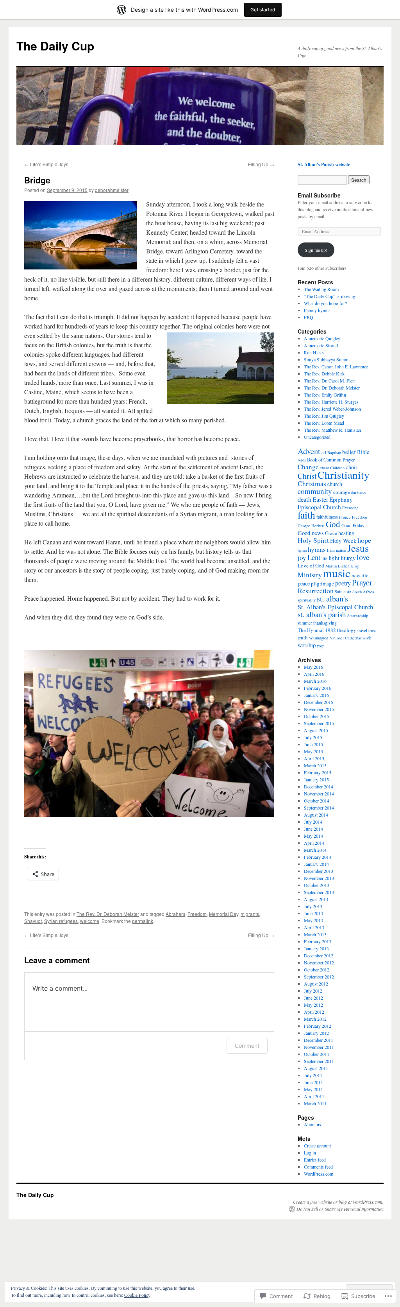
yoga (321, 645)
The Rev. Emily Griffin (325, 394)
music (336, 572)
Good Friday (352, 525)
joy (302, 557)
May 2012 (313, 1005)
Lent (313, 557)
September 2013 (319, 892)
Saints (340, 591)
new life (360, 575)
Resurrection (316, 590)
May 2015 (313, 751)
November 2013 (319, 878)
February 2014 (317, 857)
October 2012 (316, 969)
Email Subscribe (319, 195)
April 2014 (314, 843)
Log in (310, 1152)
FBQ (308, 317)
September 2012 (319, 976)
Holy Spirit (313, 540)
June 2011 (313, 1082)
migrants (250, 913)
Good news (311, 533)
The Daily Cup (55, 45)
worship (307, 645)
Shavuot (33, 920)
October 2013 (316, 885)
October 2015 (316, 716)
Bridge (37, 180)
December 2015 (318, 702)
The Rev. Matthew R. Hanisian (332, 430)
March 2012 (315, 1019)
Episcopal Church (319, 507)
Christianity (344, 474)
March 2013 (315, 934)
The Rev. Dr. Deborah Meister (108, 913)
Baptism (334, 452)
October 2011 (316, 1054)
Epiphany (341, 499)
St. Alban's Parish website (324, 164)
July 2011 (313, 1075)
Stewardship (357, 615)
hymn (302, 550)
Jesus (358, 548)
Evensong (350, 507)
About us (312, 1124)
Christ (307, 475)
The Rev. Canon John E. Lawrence (336, 366)
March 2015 (315, 765)
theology (346, 630)
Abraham (175, 913)
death (304, 499)
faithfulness (327, 516)
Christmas (312, 483)
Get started (262, 10)
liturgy (348, 558)
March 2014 (315, 850)
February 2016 (317, 688)
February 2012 (317, 1026)
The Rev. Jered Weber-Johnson (332, 409)
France (345, 517)
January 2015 (316, 779)
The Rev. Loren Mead (324, 423)
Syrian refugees (61, 920)
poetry (343, 583)
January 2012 (316, 1033)
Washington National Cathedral (335, 638)
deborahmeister (112, 190)
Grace (331, 533)
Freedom (197, 913)
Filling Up (261, 164)
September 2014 (319, 807)
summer (305, 623)
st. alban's (332, 598)
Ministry (310, 574)
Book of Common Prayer (331, 459)
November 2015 (319, 709)
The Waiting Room (321, 289)
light (334, 558)
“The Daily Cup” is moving (329, 296)
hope (364, 540)
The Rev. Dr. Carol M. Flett (329, 380)
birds (302, 460)
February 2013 (317, 941)
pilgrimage (322, 583)
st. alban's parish (322, 614)
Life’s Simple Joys (46, 164)
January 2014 (316, 864)
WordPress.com (318, 1174)
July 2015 (313, 737)
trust (372, 630)
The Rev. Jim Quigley (324, 416)
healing (346, 533)
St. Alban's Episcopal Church (335, 606)
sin (348, 591)
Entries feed (315, 1159)
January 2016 (316, 695)
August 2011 (316, 1068)
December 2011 (318, 1040)
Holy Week (343, 540)
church (334, 484)
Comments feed (318, 1166)
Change (308, 466)
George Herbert (311, 525)
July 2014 (313, 822)
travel (362, 630)
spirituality (307, 600)
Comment (247, 1045)
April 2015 (314, 758)
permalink (142, 920)
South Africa (363, 591)
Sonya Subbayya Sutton (326, 359)
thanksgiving (325, 623)
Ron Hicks (314, 352)
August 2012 (316, 983)
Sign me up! (316, 250)
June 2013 (313, 913)
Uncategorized (317, 437)
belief (349, 452)
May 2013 (313, 920)
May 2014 (313, 836)
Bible (363, 452)
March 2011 (315, 1103)
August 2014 (316, 814)
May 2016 (313, 667)
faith (306, 514)
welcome (89, 920)
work (366, 638)
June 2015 (313, 744)
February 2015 (317, 772)
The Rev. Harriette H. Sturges (331, 402)
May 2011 (313, 1089)
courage (341, 492)
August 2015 (316, 730)
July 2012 (313, 990)
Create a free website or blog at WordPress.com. (338, 1202)
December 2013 (318, 871)
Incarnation (336, 550)
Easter (320, 499)
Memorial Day (223, 913)
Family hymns (317, 310)
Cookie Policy (137, 1295)
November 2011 (319, 1047)
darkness (358, 492)
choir (351, 467)
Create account (317, 1145)
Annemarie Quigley (322, 338)
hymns (317, 549)
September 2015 (319, 723)
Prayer (362, 582)
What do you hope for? (325, 303)
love (363, 557)
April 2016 (314, 674)
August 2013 (316, 899)
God (333, 524)
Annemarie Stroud (321, 345)
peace (304, 583)
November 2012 (319, 962)
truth (303, 637)
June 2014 (313, 829)
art (323, 452)
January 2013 (316, 948)
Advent (309, 450)
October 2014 (316, 800)
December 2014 (318, 786)
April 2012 (314, 1012)
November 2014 (319, 793)
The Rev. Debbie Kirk (324, 373)
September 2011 (319, 1061)
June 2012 (313, 998)
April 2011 (314, 1096)
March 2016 (315, 681)
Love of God (311, 565)
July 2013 (313, 906)
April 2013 (314, 927)
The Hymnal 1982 (317, 630)
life (324, 558)
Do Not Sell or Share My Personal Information (340, 1209)
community (315, 491)
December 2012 (318, 955)
